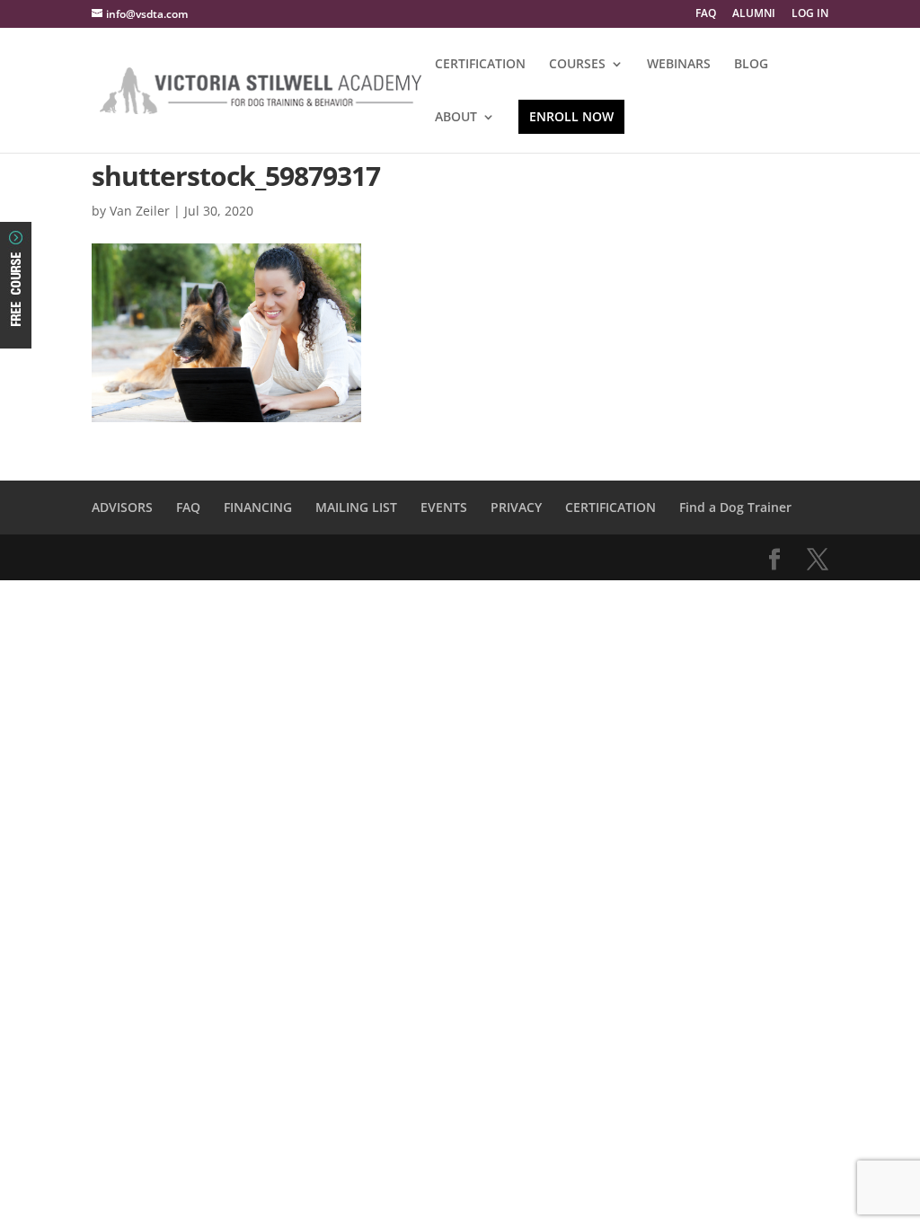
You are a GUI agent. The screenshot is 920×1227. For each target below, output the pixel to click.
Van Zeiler (140, 210)
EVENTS (443, 507)
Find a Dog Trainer (735, 507)
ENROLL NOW (571, 116)
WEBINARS (679, 64)
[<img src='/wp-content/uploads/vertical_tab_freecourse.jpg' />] (15, 333)
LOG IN (810, 14)
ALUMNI (753, 14)
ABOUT (456, 117)
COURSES (577, 64)
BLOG (751, 64)
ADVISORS (122, 507)
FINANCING (258, 507)
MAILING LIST (356, 507)
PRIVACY (516, 507)
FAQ (705, 14)
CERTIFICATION (480, 64)
